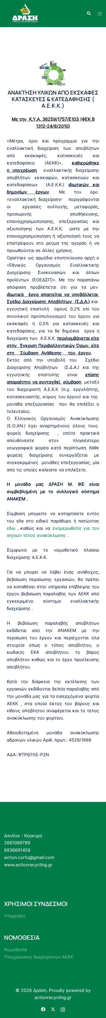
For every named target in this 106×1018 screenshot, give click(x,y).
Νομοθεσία (15, 949)
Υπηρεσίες (15, 916)
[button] (88, 13)
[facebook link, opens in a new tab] (43, 1008)
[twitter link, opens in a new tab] (53, 1008)
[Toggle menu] (100, 13)
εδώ (11, 528)
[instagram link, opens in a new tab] (63, 1008)
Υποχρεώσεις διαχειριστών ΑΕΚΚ (38, 957)
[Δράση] (25, 13)
